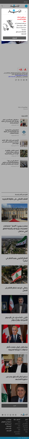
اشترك (14, 38)
